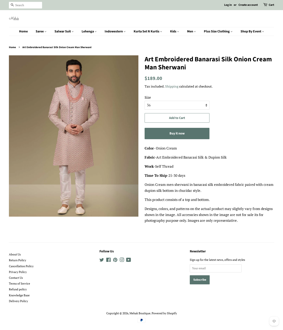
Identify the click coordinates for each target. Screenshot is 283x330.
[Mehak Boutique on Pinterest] (115, 260)
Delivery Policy (18, 301)
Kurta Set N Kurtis (147, 31)
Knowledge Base (19, 295)
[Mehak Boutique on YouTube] (128, 260)
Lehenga (88, 31)
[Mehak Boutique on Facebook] (108, 260)
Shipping (171, 86)
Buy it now (177, 133)
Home (23, 31)
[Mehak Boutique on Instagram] (122, 260)
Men (190, 31)
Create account (248, 5)
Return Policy (17, 260)
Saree (40, 31)
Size (148, 97)
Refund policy (18, 289)
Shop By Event (251, 31)
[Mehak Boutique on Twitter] (101, 260)
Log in (228, 5)
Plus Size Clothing (217, 31)
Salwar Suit (62, 31)
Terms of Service (19, 283)
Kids (173, 31)
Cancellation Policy (21, 266)
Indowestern (114, 31)
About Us (15, 254)
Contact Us (16, 278)
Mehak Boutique (139, 313)
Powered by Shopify (164, 313)
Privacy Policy (18, 272)
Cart (271, 5)
